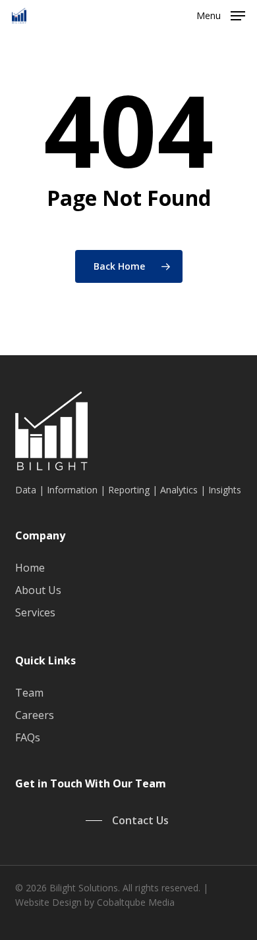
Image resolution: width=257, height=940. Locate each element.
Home (30, 567)
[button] (220, 14)
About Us (38, 590)
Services (35, 612)
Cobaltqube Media (136, 902)
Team (29, 692)
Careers (34, 715)
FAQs (27, 737)
